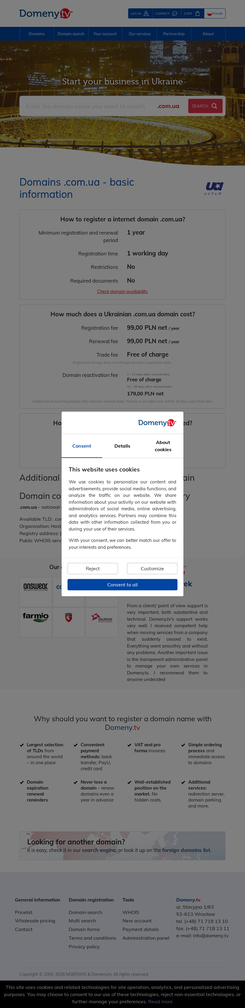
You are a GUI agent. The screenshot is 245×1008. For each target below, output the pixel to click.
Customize (152, 569)
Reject (93, 569)
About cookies (163, 446)
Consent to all (122, 585)
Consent (81, 446)
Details (122, 446)
